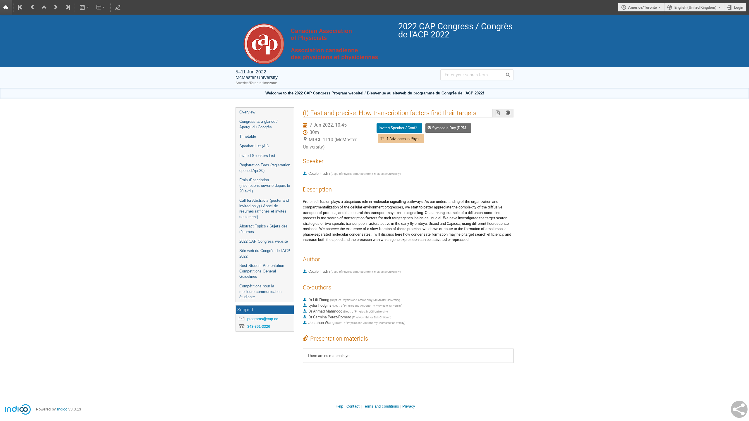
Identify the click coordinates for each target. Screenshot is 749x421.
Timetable (247, 136)
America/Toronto (642, 7)
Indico (62, 409)
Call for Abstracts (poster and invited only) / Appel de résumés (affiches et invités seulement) (264, 208)
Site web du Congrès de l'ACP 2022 (264, 253)
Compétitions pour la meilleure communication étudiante (260, 291)
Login (738, 7)
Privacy (408, 406)
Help (339, 406)
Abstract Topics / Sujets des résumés (263, 229)
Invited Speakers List (257, 155)
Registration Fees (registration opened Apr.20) (264, 168)
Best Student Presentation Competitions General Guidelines (261, 271)
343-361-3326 (258, 326)
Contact (353, 406)
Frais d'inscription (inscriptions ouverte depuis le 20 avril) (264, 185)
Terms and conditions (381, 406)
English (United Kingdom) (695, 7)
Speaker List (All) (254, 146)
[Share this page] (739, 409)
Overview (247, 112)
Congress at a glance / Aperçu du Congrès (258, 124)
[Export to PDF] (497, 113)
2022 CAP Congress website (263, 241)
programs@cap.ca (262, 318)
